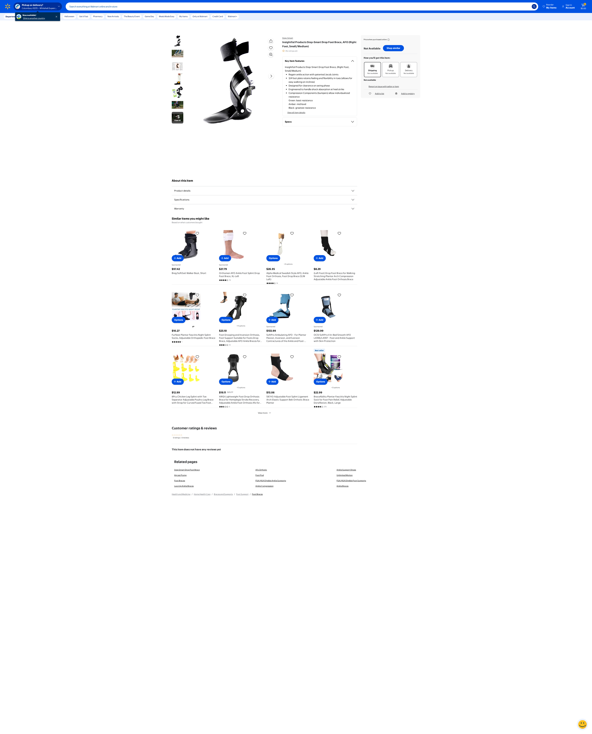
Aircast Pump (180, 475)
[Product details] (353, 190)
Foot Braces (179, 480)
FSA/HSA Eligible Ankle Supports (270, 480)
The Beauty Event (132, 16)
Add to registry (408, 93)
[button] (550, 6)
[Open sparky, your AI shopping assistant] (582, 724)
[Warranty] (353, 208)
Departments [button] (12, 16)
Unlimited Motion (345, 475)
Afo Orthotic (261, 470)
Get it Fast (83, 16)
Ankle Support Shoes (346, 470)
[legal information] (388, 39)
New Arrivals (113, 16)
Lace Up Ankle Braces (184, 486)
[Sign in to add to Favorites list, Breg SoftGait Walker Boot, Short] (197, 233)
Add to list (379, 93)
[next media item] (271, 76)
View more (262, 413)
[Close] (57, 16)
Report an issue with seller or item (384, 86)
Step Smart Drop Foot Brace (187, 470)
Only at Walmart (200, 16)
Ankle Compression (264, 486)
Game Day (149, 16)
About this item (182, 180)
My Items (183, 16)
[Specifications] (353, 199)
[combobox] (302, 6)
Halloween (69, 16)
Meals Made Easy (166, 16)
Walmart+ (232, 16)
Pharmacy (98, 16)
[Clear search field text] (527, 6)
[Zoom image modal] (271, 54)
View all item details (296, 112)
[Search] (534, 6)
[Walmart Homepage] (8, 6)
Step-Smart (287, 38)
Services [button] (31, 16)
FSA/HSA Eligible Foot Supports (351, 480)
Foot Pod (259, 475)
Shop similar (393, 48)
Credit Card (217, 16)
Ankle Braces (342, 486)
